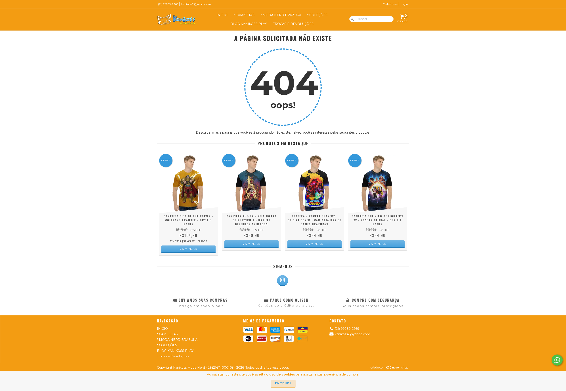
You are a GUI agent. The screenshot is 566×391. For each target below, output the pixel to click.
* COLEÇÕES (317, 15)
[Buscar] (351, 19)
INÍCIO (222, 15)
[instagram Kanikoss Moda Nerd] (282, 280)
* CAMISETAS (244, 15)
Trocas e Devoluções (293, 24)
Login (404, 4)
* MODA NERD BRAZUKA (281, 15)
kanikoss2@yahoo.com (196, 4)
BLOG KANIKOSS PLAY (248, 24)
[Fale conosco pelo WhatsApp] (557, 360)
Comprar (188, 248)
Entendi (283, 383)
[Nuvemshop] (389, 368)
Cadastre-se (390, 4)
